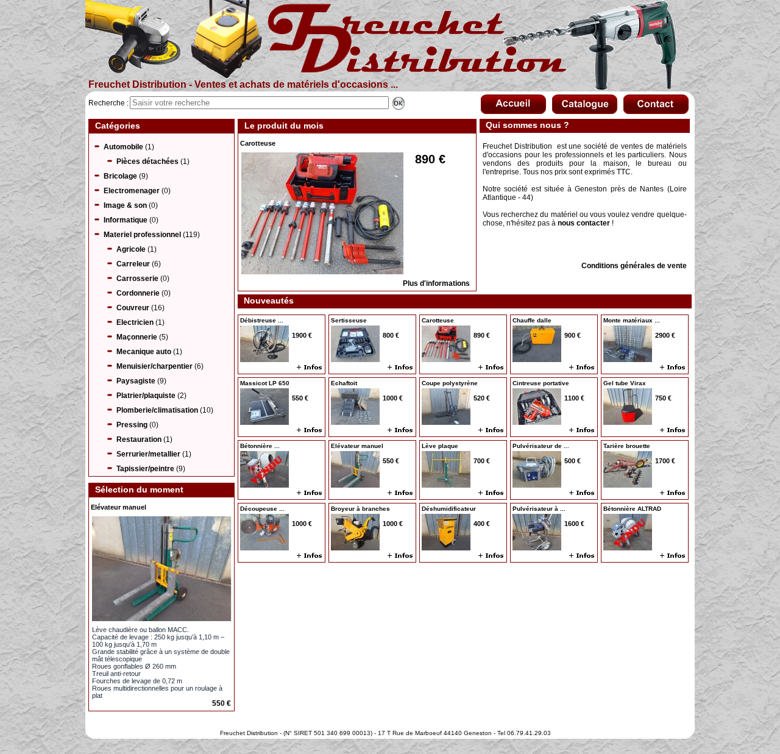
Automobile (123, 147)
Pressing (131, 425)
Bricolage (120, 176)
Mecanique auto (143, 351)
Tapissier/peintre (145, 468)
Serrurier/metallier (148, 454)
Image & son (125, 205)
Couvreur (132, 308)
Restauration (138, 439)
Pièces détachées (147, 161)
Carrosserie (137, 278)
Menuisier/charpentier (154, 366)
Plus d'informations (436, 283)
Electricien (135, 322)
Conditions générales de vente (634, 265)
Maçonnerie (136, 337)
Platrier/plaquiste (146, 395)
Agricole (131, 249)
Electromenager (132, 191)
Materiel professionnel (142, 234)
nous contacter (584, 223)
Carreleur (133, 264)
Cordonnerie (138, 293)
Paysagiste (135, 381)
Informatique (125, 220)
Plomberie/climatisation (157, 410)
